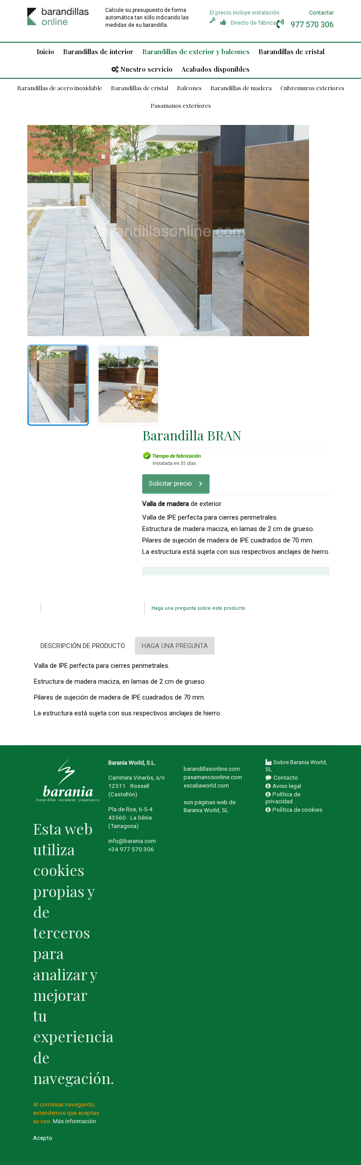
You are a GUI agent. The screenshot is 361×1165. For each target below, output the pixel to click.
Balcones (189, 88)
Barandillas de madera (241, 88)
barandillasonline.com (212, 768)
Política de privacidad (282, 798)
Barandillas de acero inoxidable (59, 88)
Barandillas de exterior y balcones (196, 51)
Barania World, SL (206, 809)
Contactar (321, 12)
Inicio (45, 51)
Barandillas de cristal (291, 51)
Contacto (285, 777)
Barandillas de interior (98, 51)
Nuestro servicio (146, 69)
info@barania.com (132, 840)
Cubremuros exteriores (312, 88)
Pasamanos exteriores (181, 105)
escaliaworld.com (206, 785)
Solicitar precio (170, 483)
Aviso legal (287, 785)
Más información (74, 1121)
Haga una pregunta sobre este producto (198, 608)
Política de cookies (297, 809)
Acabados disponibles (215, 69)
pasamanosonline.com (213, 776)
